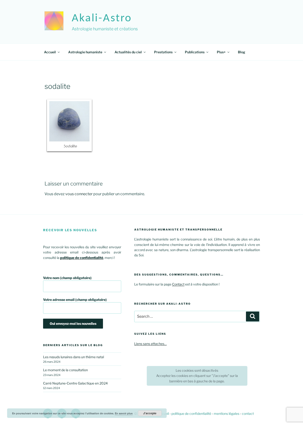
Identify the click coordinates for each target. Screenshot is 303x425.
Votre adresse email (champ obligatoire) (75, 300)
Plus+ (221, 52)
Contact (178, 284)
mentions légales (226, 413)
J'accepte (149, 413)
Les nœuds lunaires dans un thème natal (73, 357)
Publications (195, 52)
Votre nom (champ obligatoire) (67, 278)
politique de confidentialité (191, 413)
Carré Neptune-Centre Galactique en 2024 (75, 383)
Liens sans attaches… (150, 344)
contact (248, 413)
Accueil (50, 52)
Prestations (163, 52)
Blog (241, 52)
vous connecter (79, 194)
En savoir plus (124, 413)
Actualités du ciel (128, 52)
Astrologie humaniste (85, 52)
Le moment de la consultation (65, 370)
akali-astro (102, 18)
